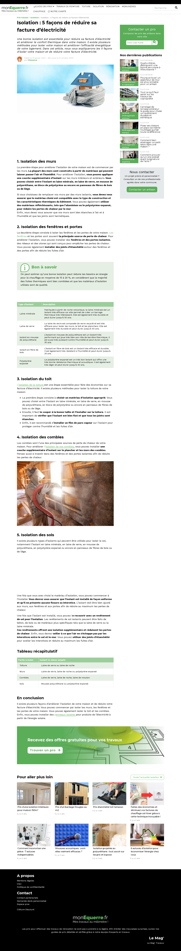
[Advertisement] (65, 133)
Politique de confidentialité (30, 887)
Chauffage (39, 11)
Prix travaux (22, 17)
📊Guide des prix (42, 6)
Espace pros (23, 904)
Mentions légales (25, 880)
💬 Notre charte (57, 11)
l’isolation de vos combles (59, 446)
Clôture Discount (25, 909)
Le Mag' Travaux (155, 943)
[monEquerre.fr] (15, 9)
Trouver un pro (43, 750)
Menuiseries (129, 6)
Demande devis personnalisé (31, 901)
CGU (19, 884)
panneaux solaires (64, 714)
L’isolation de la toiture (30, 384)
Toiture (86, 6)
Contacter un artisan (142, 189)
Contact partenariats (27, 898)
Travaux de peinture (68, 6)
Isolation (98, 6)
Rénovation (113, 6)
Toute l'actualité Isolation (146, 777)
